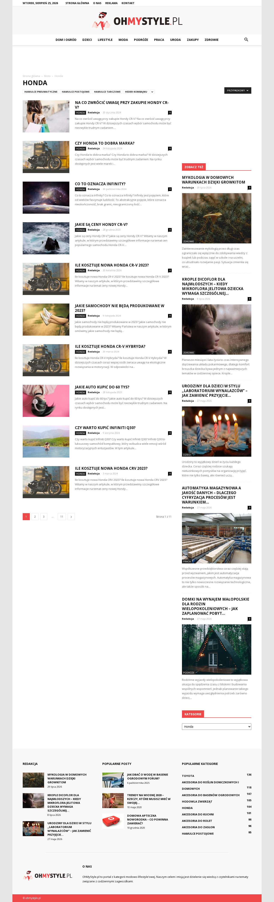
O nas (97, 3)
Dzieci (87, 40)
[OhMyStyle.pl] (137, 21)
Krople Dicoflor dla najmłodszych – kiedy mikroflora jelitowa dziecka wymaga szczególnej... (212, 286)
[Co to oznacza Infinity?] (46, 198)
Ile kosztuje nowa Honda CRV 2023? (111, 468)
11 (61, 516)
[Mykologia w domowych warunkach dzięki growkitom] (216, 218)
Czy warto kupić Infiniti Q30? (105, 427)
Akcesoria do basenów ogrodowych (211, 795)
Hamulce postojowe (75, 91)
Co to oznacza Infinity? (100, 183)
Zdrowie (212, 40)
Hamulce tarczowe (107, 91)
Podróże (141, 40)
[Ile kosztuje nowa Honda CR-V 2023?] (46, 279)
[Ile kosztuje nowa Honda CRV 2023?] (46, 482)
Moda (123, 40)
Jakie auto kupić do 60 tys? (102, 387)
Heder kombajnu (136, 91)
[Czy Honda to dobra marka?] (46, 157)
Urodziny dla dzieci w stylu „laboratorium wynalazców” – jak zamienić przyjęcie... (214, 391)
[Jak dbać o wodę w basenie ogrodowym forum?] (113, 780)
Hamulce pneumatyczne (40, 91)
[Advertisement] (137, 60)
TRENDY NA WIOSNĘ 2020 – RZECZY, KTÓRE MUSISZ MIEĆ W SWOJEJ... (149, 799)
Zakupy (193, 40)
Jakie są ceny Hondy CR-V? (101, 224)
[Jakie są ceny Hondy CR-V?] (46, 238)
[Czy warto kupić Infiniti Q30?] (46, 441)
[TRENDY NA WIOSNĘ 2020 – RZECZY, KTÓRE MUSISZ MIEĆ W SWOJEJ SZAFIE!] (113, 800)
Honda (80, 112)
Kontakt (128, 3)
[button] (246, 40)
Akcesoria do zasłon (198, 827)
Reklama (111, 3)
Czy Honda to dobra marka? (104, 143)
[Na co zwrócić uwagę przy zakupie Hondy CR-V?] (46, 116)
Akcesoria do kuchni (198, 814)
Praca (159, 40)
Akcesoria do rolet (197, 821)
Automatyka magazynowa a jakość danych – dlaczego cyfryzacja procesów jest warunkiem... (211, 495)
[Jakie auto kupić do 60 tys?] (46, 401)
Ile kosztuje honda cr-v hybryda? (110, 346)
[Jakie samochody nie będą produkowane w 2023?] (46, 320)
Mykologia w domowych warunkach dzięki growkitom (213, 180)
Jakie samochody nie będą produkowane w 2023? (119, 308)
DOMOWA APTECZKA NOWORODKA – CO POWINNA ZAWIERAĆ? (147, 819)
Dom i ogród (66, 40)
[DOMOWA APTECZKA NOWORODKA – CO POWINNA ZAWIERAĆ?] (113, 821)
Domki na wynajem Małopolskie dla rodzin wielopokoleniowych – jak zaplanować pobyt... (215, 606)
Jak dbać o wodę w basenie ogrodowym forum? (147, 776)
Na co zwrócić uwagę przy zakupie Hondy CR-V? (122, 105)
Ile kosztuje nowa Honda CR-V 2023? (112, 265)
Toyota (188, 776)
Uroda (175, 40)
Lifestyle (105, 40)
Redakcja (94, 112)
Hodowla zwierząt (197, 801)
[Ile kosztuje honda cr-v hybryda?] (46, 360)
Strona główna (77, 3)
